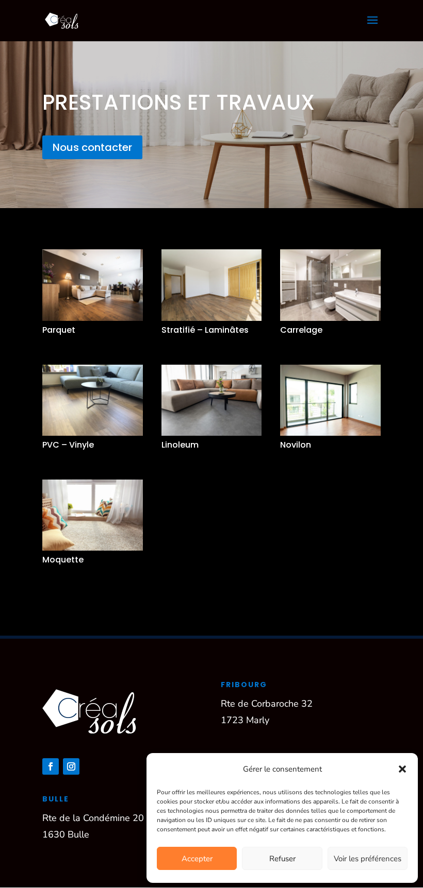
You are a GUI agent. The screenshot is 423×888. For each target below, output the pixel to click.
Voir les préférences (367, 858)
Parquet (58, 330)
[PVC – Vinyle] (92, 400)
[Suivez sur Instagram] (71, 766)
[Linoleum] (211, 400)
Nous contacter (92, 147)
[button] (402, 769)
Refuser (282, 858)
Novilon (295, 445)
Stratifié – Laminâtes (205, 330)
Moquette (63, 560)
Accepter (197, 858)
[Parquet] (92, 284)
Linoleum (180, 445)
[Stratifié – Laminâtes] (211, 284)
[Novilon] (330, 400)
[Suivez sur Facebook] (50, 766)
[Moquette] (92, 515)
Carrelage (301, 330)
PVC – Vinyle (68, 445)
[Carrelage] (330, 284)
